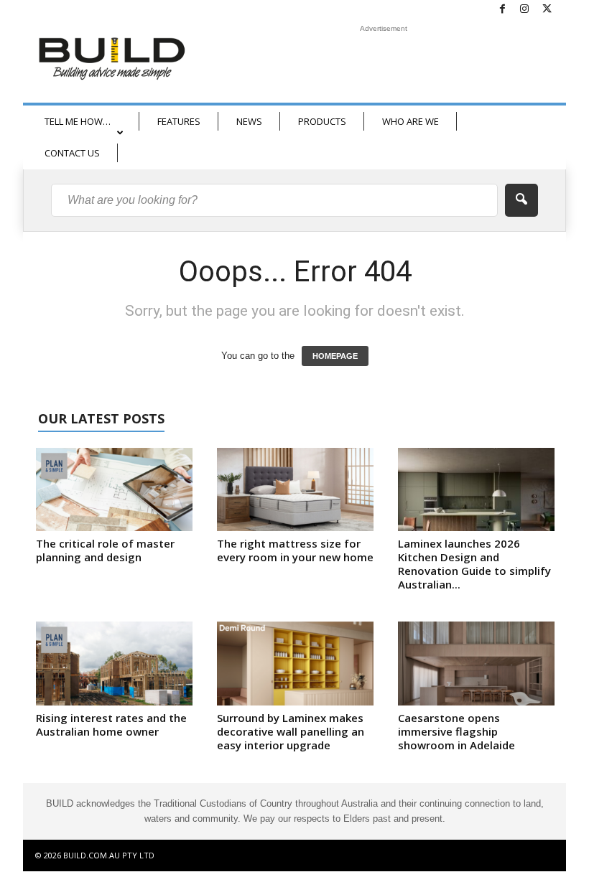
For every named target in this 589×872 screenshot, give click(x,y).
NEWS (249, 121)
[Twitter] (546, 9)
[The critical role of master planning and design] (114, 489)
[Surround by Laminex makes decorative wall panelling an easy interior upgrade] (295, 663)
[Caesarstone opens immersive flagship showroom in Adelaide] (476, 663)
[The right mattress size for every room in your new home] (295, 489)
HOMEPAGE (335, 356)
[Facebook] (502, 9)
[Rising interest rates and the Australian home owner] (114, 663)
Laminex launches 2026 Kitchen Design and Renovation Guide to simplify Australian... (474, 563)
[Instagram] (524, 9)
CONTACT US (72, 152)
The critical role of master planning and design (105, 550)
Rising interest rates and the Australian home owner (111, 725)
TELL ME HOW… (78, 121)
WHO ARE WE (410, 121)
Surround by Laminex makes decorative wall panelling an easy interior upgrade (290, 731)
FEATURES (178, 121)
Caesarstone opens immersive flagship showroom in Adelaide (456, 731)
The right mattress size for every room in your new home (295, 550)
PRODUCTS (322, 121)
